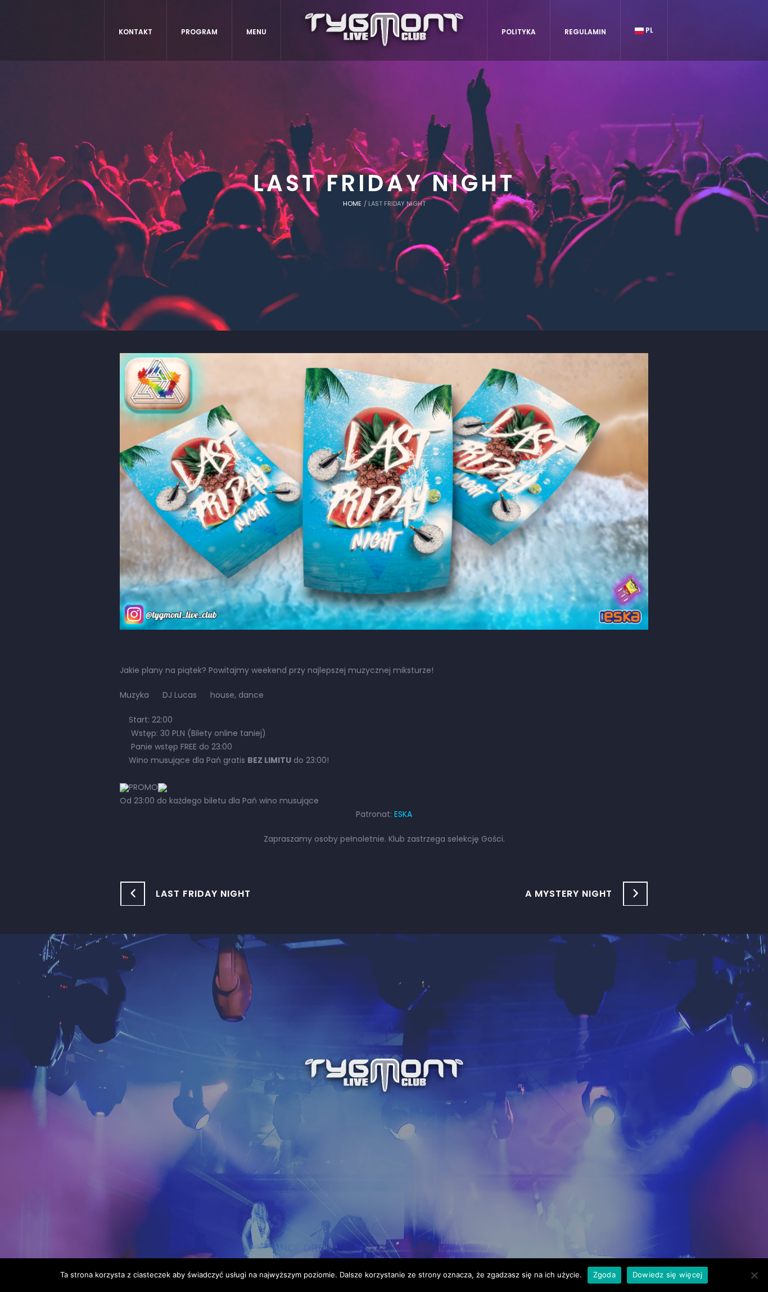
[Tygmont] (384, 1076)
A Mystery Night (568, 893)
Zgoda (604, 1274)
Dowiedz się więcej (668, 1274)
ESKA (403, 814)
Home (352, 203)
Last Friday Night (203, 893)
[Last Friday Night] (384, 490)
